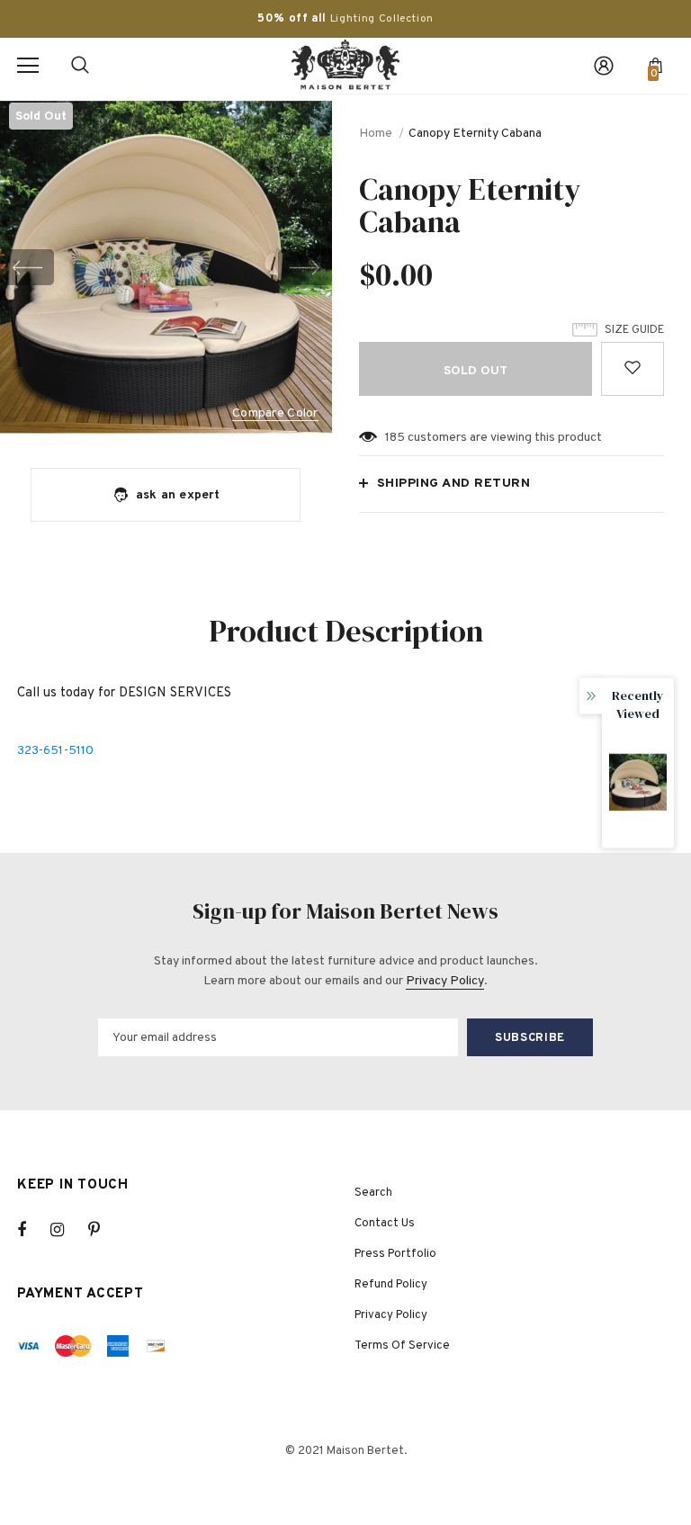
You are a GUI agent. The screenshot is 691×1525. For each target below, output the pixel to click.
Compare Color (275, 414)
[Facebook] (33, 1230)
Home (375, 133)
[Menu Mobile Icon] (28, 65)
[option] (166, 267)
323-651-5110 (55, 750)
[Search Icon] (80, 66)
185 (395, 437)
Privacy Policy (445, 981)
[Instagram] (66, 1230)
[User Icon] (603, 65)
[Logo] (345, 65)
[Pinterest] (104, 1230)
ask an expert (178, 495)
